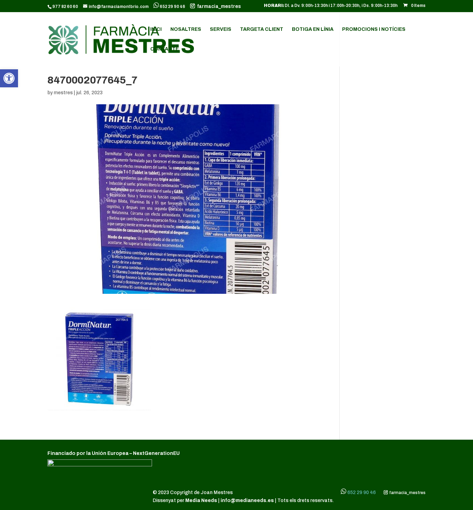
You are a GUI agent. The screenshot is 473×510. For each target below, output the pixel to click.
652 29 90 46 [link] (172, 6)
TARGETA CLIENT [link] (261, 29)
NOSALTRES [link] (185, 29)
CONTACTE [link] (164, 49)
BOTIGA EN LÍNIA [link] (312, 29)
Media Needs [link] (201, 500)
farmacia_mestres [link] (218, 6)
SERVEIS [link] (220, 29)
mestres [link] (63, 92)
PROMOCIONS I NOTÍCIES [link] (373, 29)
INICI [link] (156, 29)
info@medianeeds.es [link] (247, 500)
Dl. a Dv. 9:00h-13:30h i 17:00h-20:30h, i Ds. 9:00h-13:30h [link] (331, 5)
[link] (9, 78)
